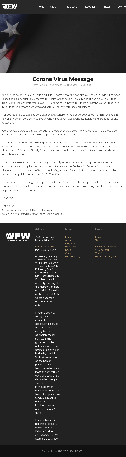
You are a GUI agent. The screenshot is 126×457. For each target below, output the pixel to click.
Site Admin (100, 237)
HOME (41, 7)
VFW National (102, 250)
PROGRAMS (71, 7)
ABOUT (53, 7)
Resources (70, 246)
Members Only (72, 256)
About (68, 240)
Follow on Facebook (105, 246)
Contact (69, 253)
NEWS (107, 7)
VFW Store (100, 253)
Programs (70, 243)
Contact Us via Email (45, 246)
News (68, 250)
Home (68, 237)
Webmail (99, 240)
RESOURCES (90, 7)
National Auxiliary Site (105, 256)
